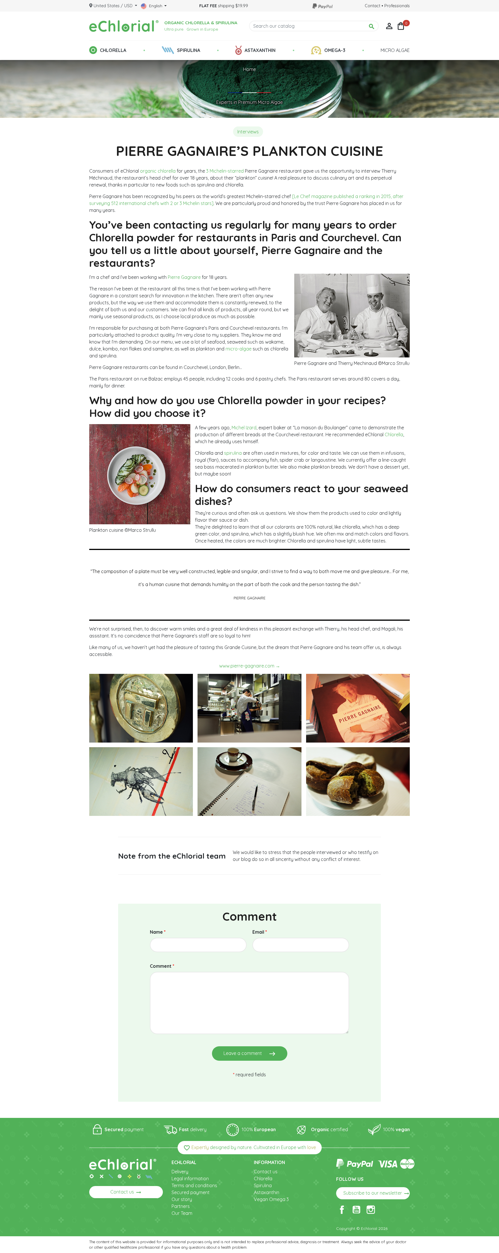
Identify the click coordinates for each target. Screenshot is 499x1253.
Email (259, 932)
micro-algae (239, 349)
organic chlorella (158, 171)
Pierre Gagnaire (184, 277)
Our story (182, 1199)
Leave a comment (250, 1053)
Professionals (397, 5)
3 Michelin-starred (225, 171)
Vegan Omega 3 (271, 1199)
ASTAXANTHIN (260, 50)
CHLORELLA (113, 50)
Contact (372, 5)
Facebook (342, 1209)
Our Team (182, 1213)
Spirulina (263, 1185)
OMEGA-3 (334, 50)
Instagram (371, 1209)
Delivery (180, 1171)
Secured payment (191, 1192)
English (155, 5)
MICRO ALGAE (395, 50)
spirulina (233, 453)
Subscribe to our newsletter (376, 1193)
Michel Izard (244, 427)
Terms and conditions (194, 1185)
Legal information (190, 1178)
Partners (181, 1206)
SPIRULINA (188, 50)
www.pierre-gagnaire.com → (249, 666)
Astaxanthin (266, 1192)
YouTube (356, 1209)
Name (158, 932)
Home (249, 69)
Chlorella (394, 434)
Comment (162, 966)
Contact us (126, 1192)
